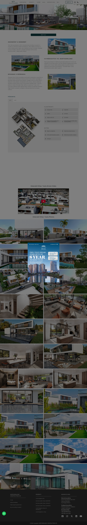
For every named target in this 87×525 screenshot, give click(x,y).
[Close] (57, 244)
